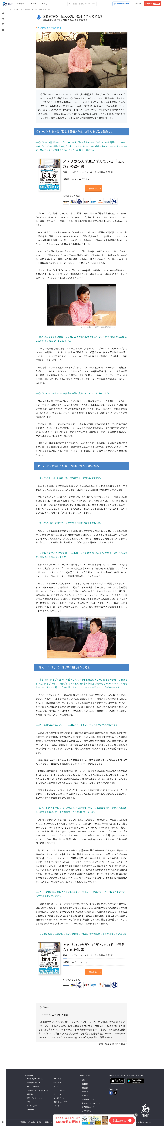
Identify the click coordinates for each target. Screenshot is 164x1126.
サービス (85, 1096)
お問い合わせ (86, 1111)
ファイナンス (58, 1087)
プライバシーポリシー (35, 1122)
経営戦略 (30, 1094)
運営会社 (85, 1080)
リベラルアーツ (58, 1098)
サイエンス (57, 1094)
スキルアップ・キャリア (35, 1079)
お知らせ (85, 1092)
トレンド (56, 1106)
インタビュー (18, 9)
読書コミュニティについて (91, 1103)
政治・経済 (57, 1083)
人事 (28, 1102)
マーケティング (32, 1106)
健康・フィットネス (60, 1102)
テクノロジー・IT (59, 1090)
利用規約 (23, 1122)
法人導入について (88, 1099)
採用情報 (85, 1084)
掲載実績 (85, 1088)
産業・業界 (30, 1110)
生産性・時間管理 (33, 1087)
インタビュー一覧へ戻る (49, 27)
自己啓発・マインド (33, 1083)
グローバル (57, 1079)
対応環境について (88, 1107)
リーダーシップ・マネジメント (37, 1090)
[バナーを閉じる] (136, 1115)
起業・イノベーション (34, 1098)
